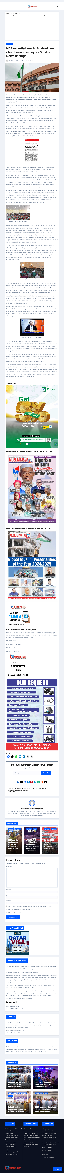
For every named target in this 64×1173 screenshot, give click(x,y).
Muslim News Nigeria (17, 60)
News (34, 829)
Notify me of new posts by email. (17, 913)
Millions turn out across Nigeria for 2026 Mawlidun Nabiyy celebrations (17, 1085)
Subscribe (46, 773)
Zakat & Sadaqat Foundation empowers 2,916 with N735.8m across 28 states (17, 1110)
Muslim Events (13, 1068)
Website (8, 900)
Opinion (53, 829)
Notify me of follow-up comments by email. (20, 909)
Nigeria (10, 831)
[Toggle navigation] (7, 6)
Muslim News (48, 1068)
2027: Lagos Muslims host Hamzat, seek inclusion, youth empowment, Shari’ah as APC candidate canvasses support (45, 1112)
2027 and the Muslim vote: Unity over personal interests (13, 844)
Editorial (11, 829)
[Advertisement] (32, 27)
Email (8, 895)
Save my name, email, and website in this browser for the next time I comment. (30, 906)
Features (9, 44)
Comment (9, 866)
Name (8, 890)
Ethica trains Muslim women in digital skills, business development (44, 1084)
